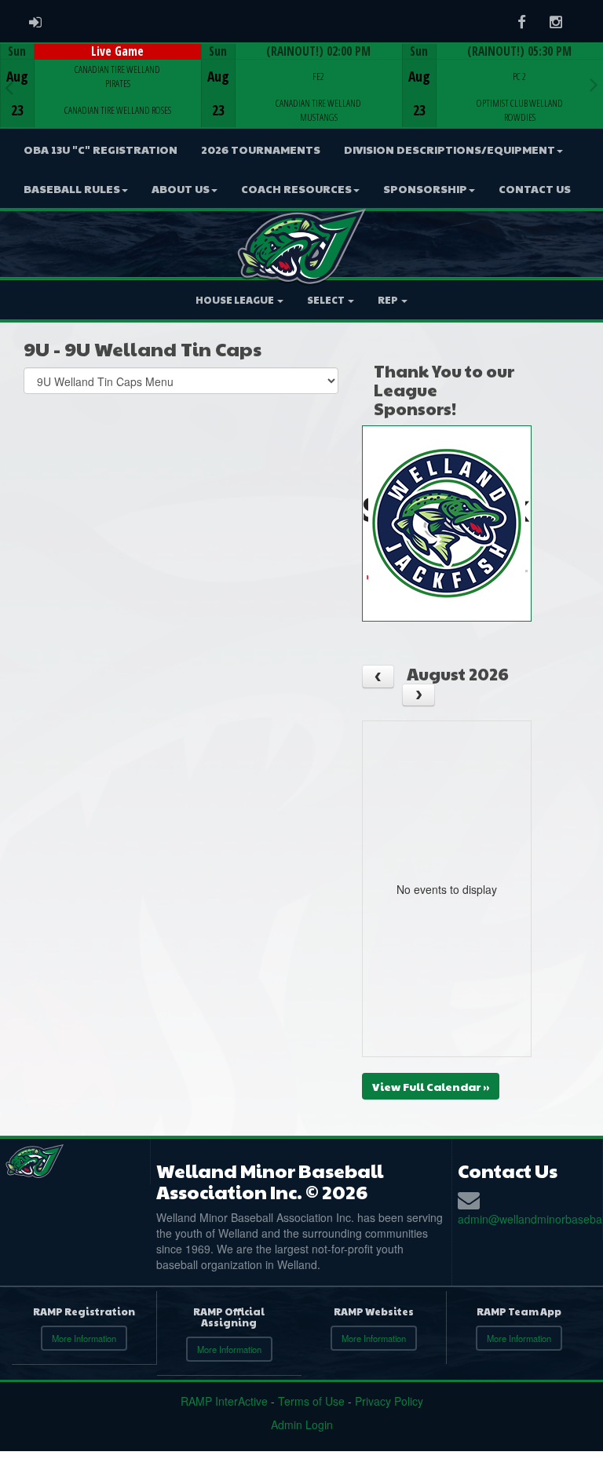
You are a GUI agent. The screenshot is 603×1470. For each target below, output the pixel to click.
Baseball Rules (72, 188)
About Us (181, 188)
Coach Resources (296, 188)
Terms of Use (311, 1401)
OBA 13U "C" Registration (100, 149)
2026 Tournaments (260, 149)
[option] (100, 85)
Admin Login (302, 1424)
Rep (389, 300)
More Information (84, 1338)
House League (236, 300)
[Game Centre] (101, 97)
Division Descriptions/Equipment (449, 149)
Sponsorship (425, 188)
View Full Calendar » (430, 1086)
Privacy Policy (389, 1401)
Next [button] (594, 84)
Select (326, 300)
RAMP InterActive (224, 1401)
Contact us (535, 188)
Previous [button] (9, 87)
